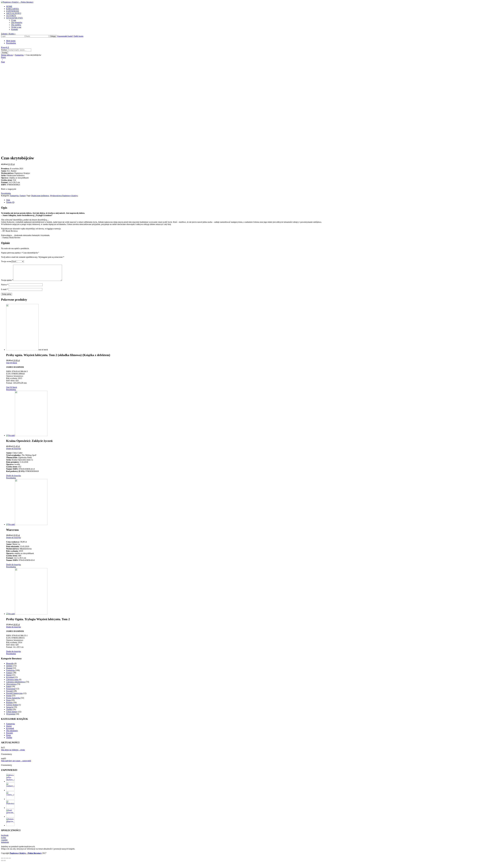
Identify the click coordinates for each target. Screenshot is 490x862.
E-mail (4, 289)
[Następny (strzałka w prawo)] (5, 860)
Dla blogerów (16, 22)
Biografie (10, 663)
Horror (9, 675)
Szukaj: (4, 50)
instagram (5, 842)
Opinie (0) (10, 202)
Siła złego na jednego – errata (13, 750)
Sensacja (9, 707)
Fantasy (23, 196)
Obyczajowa (11, 684)
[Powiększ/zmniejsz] (10, 858)
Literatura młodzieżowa (15, 682)
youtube (4, 840)
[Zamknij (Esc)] (2, 858)
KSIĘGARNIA (12, 9)
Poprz (3, 57)
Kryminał (10, 677)
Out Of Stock (11, 363)
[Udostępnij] (5, 858)
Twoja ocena (6, 261)
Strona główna (7, 55)
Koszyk (5, 47)
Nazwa (4, 285)
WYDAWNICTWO (14, 18)
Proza (8, 700)
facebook (4, 835)
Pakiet (8, 686)
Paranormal (10, 689)
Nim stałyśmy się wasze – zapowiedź (16, 761)
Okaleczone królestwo (40, 196)
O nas (13, 20)
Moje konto (10, 41)
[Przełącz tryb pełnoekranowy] (7, 858)
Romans (9, 702)
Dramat (9, 668)
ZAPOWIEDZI (12, 11)
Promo (8, 695)
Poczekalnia (11, 43)
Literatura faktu (12, 679)
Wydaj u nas (16, 27)
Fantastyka (19, 55)
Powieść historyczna (14, 693)
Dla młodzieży (12, 731)
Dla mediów (16, 25)
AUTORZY (11, 16)
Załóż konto (78, 36)
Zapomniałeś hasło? (65, 36)
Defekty (9, 666)
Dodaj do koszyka (13, 448)
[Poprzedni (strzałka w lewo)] (2, 860)
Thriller (9, 709)
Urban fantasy (11, 712)
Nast (3, 62)
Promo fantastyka (13, 698)
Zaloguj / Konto (8, 34)
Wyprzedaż (10, 714)
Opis (8, 200)
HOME (9, 6)
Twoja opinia (7, 280)
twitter (3, 838)
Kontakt (14, 29)
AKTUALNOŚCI (13, 13)
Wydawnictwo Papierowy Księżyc (64, 196)
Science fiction (12, 705)
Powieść (9, 691)
